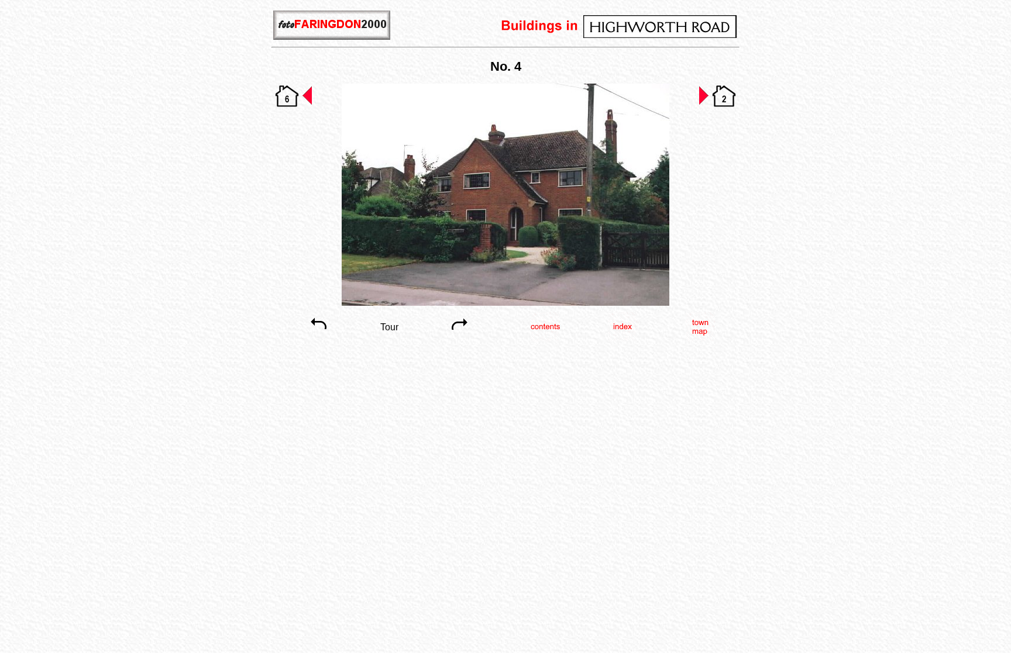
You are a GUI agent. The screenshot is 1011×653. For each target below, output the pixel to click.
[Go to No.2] (717, 105)
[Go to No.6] (294, 105)
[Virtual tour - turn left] (318, 335)
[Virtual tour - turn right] (459, 335)
